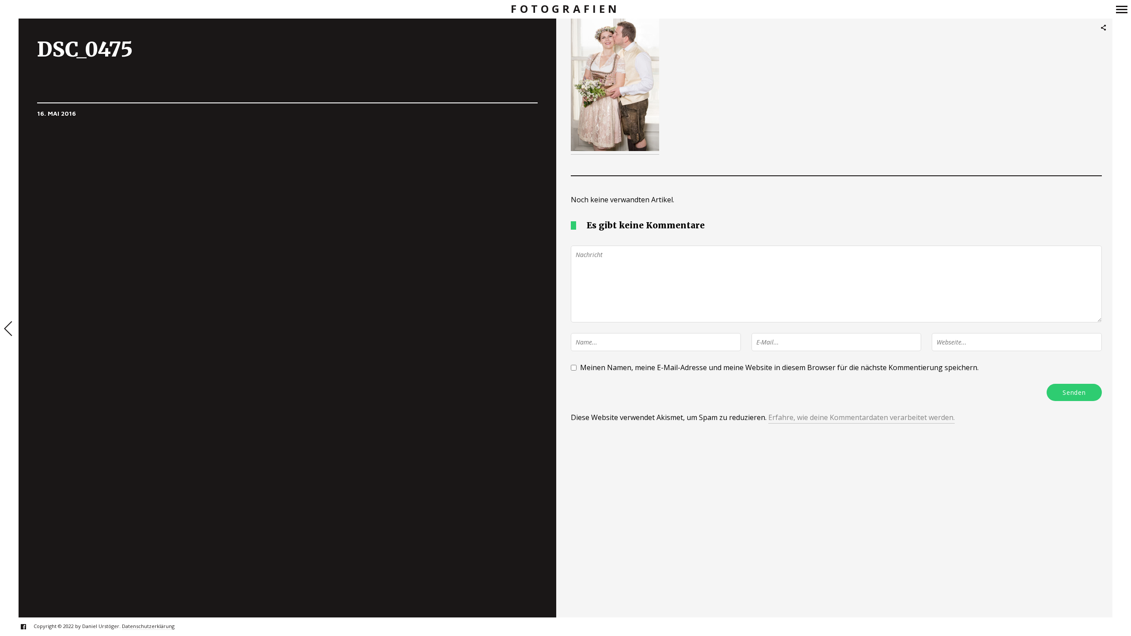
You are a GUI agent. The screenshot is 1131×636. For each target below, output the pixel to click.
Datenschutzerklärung (148, 626)
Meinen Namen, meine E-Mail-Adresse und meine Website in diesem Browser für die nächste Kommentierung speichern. (779, 367)
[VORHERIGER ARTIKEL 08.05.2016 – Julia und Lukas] (9, 329)
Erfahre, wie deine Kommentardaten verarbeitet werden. (861, 417)
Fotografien (565, 9)
